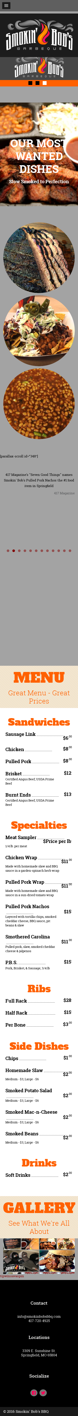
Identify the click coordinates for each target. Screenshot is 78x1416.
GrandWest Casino (39, 198)
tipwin (5, 1276)
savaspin (17, 1276)
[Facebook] (33, 1393)
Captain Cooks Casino (39, 190)
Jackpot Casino (39, 194)
